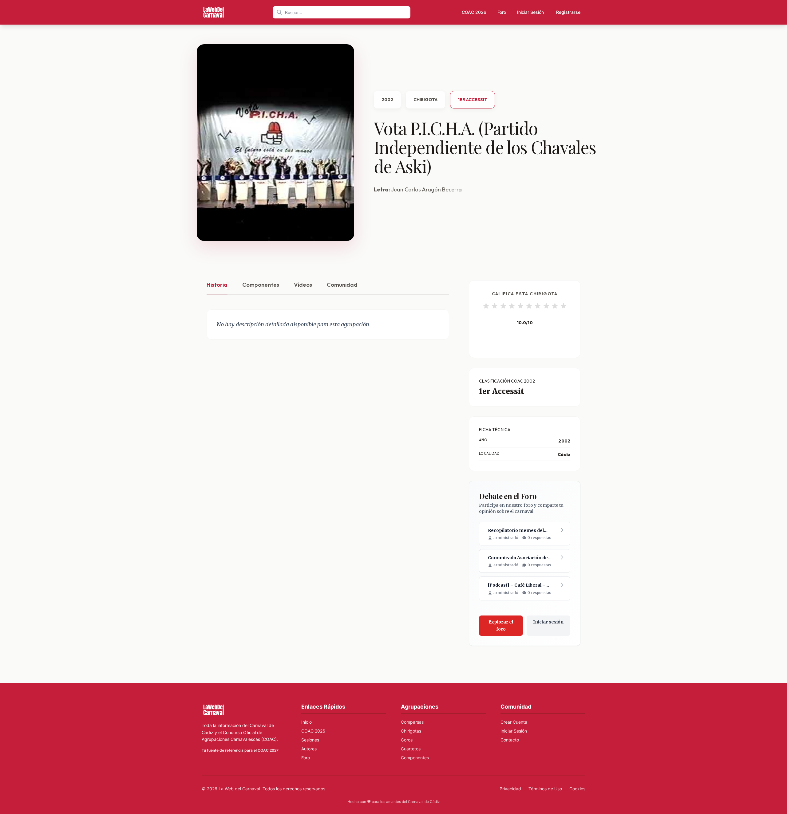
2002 (387, 99)
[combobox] (341, 12)
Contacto (509, 739)
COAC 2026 (474, 12)
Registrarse (568, 12)
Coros (407, 739)
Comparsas (412, 722)
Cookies (577, 788)
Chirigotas (411, 730)
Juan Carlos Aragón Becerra (426, 189)
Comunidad (342, 284)
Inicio (306, 722)
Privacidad (510, 788)
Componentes (260, 284)
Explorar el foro (500, 625)
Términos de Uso (545, 788)
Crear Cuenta (513, 722)
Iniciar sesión (548, 622)
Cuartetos (411, 748)
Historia (217, 284)
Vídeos (303, 284)
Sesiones (310, 739)
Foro (501, 12)
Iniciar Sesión (530, 12)
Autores (309, 748)
